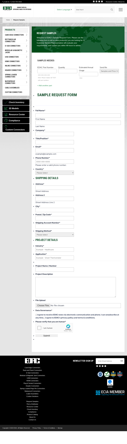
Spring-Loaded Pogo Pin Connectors (32, 388)
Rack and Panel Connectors (32, 370)
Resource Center (111, 2)
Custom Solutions (32, 396)
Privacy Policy (36, 428)
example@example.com (45, 154)
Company (40, 130)
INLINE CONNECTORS (13, 66)
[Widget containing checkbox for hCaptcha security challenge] (54, 328)
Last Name (40, 126)
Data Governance (43, 310)
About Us (121, 2)
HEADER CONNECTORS (13, 70)
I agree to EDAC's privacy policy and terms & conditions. (70, 318)
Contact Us (32, 420)
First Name (40, 119)
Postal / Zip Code (43, 214)
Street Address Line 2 (45, 202)
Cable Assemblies (12, 88)
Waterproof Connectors (10, 82)
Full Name (40, 110)
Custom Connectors (13, 92)
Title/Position (42, 138)
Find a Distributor (32, 404)
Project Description (44, 274)
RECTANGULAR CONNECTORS (10, 40)
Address (39, 184)
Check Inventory (32, 409)
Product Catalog (32, 414)
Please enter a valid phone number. (50, 165)
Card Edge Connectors (14, 35)
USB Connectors (12, 57)
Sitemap (60, 428)
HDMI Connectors (12, 61)
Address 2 (40, 195)
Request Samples (32, 401)
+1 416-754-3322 (16, 2)
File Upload (40, 300)
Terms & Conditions (49, 428)
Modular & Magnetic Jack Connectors (32, 375)
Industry (39, 246)
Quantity (61, 67)
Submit (46, 335)
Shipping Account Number (47, 223)
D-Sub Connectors (12, 46)
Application (41, 254)
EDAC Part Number (45, 67)
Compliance (32, 412)
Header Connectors (32, 386)
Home (8, 20)
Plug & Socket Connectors (32, 383)
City (37, 206)
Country (39, 169)
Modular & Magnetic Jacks (13, 51)
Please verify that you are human (50, 321)
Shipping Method (43, 231)
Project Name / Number (46, 266)
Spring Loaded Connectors (11, 76)
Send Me (103, 67)
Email (38, 147)
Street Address (42, 191)
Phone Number (42, 158)
